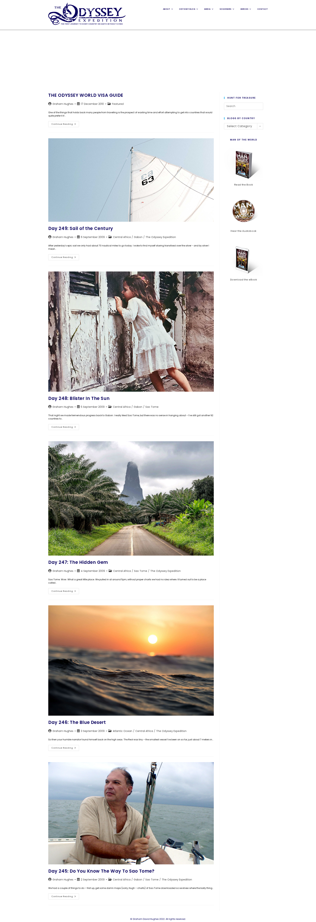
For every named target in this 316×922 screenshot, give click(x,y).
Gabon (138, 237)
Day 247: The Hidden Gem (78, 562)
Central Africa (122, 237)
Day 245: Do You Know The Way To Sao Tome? (101, 871)
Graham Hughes (62, 104)
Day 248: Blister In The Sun (79, 398)
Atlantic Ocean (122, 731)
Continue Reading (65, 124)
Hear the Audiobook (244, 231)
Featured (118, 104)
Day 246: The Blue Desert (77, 722)
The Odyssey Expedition (161, 237)
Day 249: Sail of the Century (80, 228)
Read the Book (243, 184)
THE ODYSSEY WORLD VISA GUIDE (85, 95)
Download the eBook (243, 279)
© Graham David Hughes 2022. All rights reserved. (158, 919)
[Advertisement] (158, 57)
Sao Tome (152, 407)
